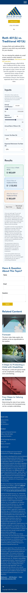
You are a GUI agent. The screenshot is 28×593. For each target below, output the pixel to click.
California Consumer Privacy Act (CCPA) (13, 486)
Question (5, 293)
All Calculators (5, 424)
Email (5, 284)
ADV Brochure (13, 577)
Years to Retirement (8, 116)
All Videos (3, 422)
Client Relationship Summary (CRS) (11, 578)
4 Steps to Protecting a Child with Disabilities (13, 365)
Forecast (6, 334)
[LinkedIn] (14, 29)
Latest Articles (4, 420)
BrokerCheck (17, 453)
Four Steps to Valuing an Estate (12, 398)
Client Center (14, 21)
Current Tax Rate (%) (11, 135)
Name (5, 275)
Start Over (9, 207)
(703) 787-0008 (14, 25)
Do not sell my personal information (16, 491)
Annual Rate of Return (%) (12, 126)
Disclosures (4, 577)
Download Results (19, 207)
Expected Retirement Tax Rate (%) (14, 145)
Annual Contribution (8, 106)
